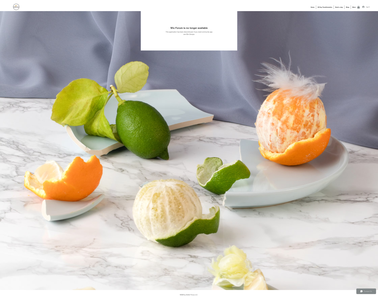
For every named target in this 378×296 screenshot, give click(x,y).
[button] (358, 6)
